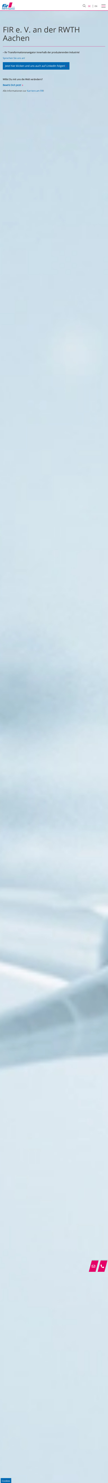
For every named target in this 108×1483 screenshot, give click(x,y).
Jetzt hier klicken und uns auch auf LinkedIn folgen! (35, 65)
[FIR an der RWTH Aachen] (8, 5)
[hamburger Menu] (103, 6)
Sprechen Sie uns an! (14, 58)
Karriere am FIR (35, 90)
